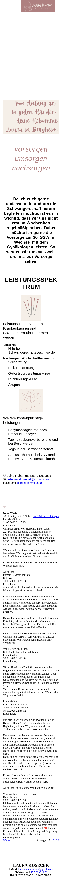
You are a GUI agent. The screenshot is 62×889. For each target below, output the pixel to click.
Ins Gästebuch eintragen (46, 516)
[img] (38, 6)
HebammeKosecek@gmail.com (35, 869)
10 (52, 840)
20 (57, 840)
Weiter (6, 840)
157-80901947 (39, 872)
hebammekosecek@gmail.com (28, 479)
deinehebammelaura (29, 482)
